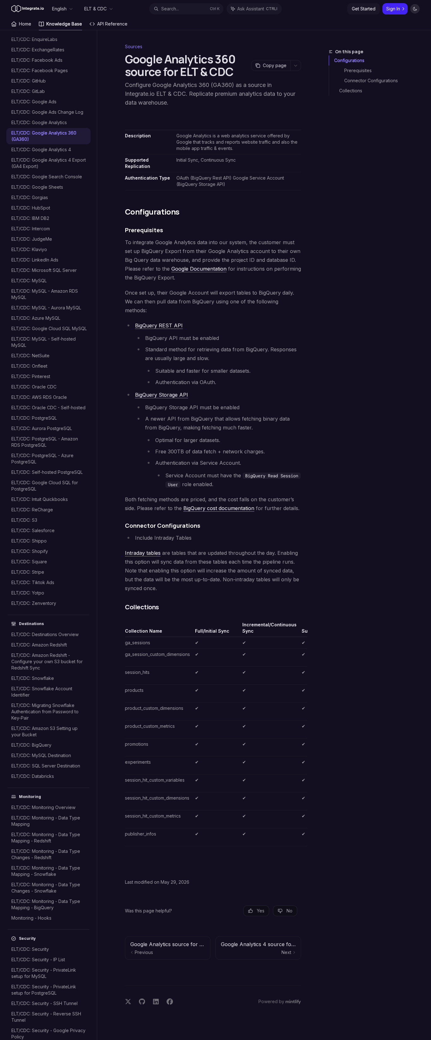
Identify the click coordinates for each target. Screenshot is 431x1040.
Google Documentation (199, 269)
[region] (213, 734)
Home (25, 23)
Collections (350, 90)
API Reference (112, 23)
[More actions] (295, 65)
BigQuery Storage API (161, 395)
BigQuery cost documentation (218, 508)
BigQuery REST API (159, 325)
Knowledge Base (64, 23)
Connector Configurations (371, 80)
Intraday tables (143, 553)
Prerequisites (358, 70)
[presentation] (51, 535)
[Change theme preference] (415, 9)
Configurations (349, 60)
